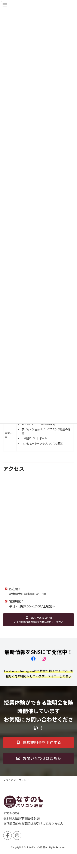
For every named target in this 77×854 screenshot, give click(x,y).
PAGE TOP (71, 824)
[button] (38, 619)
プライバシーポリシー (16, 779)
